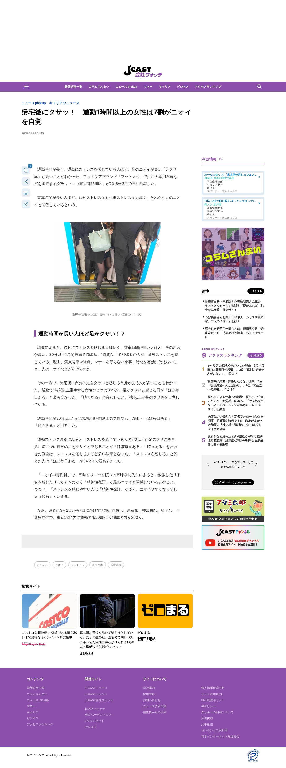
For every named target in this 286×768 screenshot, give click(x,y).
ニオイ (59, 564)
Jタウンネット (94, 720)
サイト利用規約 (211, 694)
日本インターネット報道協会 (220, 736)
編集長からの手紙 (154, 712)
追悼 (205, 291)
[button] (27, 87)
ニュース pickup (126, 86)
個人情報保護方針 (213, 688)
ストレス (42, 564)
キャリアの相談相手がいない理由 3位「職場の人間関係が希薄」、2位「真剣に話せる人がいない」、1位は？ (235, 369)
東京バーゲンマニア (98, 714)
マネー (148, 86)
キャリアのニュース (64, 103)
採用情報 (149, 694)
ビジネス (183, 86)
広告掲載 (207, 718)
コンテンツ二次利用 (214, 730)
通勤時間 (116, 564)
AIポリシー (208, 706)
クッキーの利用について (217, 712)
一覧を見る (256, 291)
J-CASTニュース (96, 688)
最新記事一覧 (73, 86)
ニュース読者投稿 (154, 706)
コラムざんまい (99, 86)
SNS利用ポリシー (213, 700)
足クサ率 (97, 564)
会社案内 (149, 688)
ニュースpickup (34, 103)
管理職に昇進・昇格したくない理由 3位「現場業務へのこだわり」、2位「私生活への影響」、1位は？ (234, 385)
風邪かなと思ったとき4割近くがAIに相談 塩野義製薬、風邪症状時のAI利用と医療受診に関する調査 (236, 440)
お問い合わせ (152, 700)
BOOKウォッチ (95, 708)
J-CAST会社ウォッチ (99, 700)
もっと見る (256, 355)
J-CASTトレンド (96, 694)
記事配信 (207, 724)
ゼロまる (91, 726)
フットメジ (78, 564)
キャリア (165, 86)
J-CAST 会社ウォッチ (143, 71)
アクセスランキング (208, 86)
